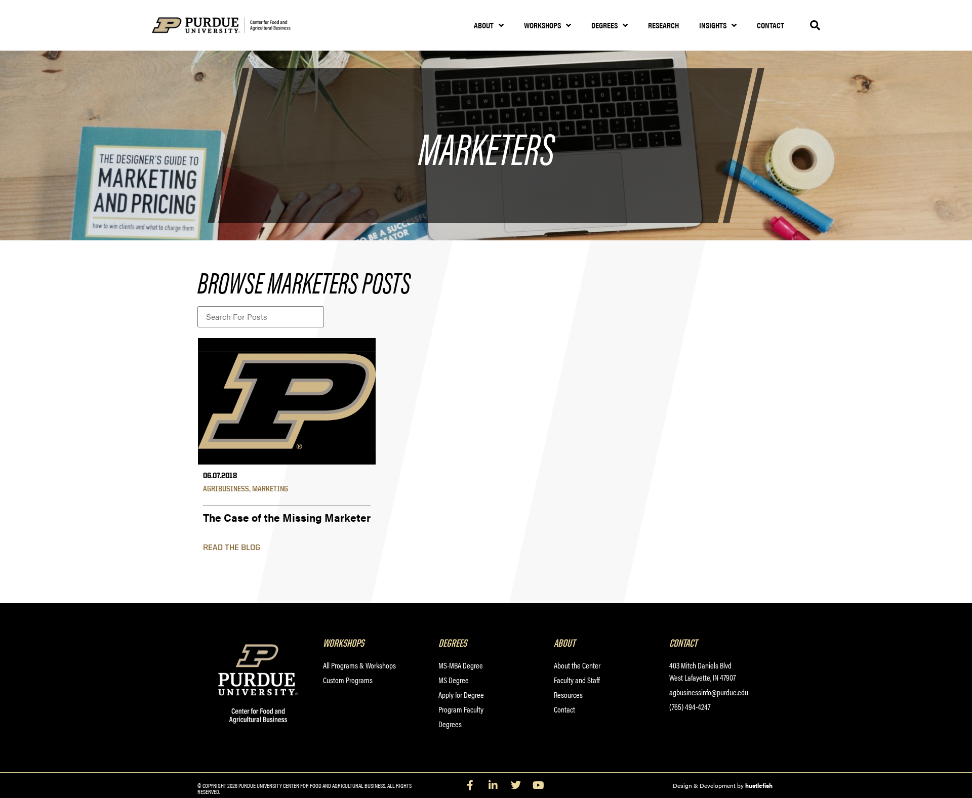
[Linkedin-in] (493, 785)
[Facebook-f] (470, 785)
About (484, 25)
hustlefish (759, 785)
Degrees (604, 25)
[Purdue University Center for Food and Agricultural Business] (234, 25)
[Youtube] (539, 785)
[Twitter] (516, 785)
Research (663, 25)
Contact (770, 25)
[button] (815, 25)
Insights (712, 25)
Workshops (542, 25)
